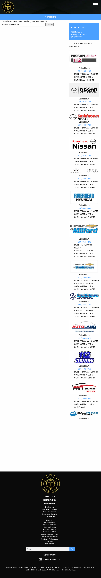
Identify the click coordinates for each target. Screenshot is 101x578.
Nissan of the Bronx (49, 525)
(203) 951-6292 (84, 241)
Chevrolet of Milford (49, 532)
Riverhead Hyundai (49, 529)
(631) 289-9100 (76, 37)
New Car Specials (49, 512)
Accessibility (25, 567)
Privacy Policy (41, 567)
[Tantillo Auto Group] (8, 6)
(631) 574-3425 (84, 155)
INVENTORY (49, 504)
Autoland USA (49, 541)
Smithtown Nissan (49, 522)
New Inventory (50, 507)
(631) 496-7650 (84, 368)
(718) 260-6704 (84, 101)
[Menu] (95, 5)
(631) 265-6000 (84, 277)
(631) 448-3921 (84, 124)
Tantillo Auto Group (10, 24)
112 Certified (49, 543)
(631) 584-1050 (84, 178)
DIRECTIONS (49, 500)
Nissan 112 (49, 520)
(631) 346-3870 (84, 338)
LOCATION (49, 516)
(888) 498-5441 (84, 208)
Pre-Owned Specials (49, 514)
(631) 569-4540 (84, 398)
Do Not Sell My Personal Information (77, 567)
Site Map (54, 567)
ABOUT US (49, 496)
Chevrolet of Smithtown (49, 534)
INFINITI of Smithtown (50, 536)
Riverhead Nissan (49, 527)
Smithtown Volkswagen (49, 539)
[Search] (72, 549)
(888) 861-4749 (84, 304)
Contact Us (11, 567)
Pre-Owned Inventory (49, 509)
